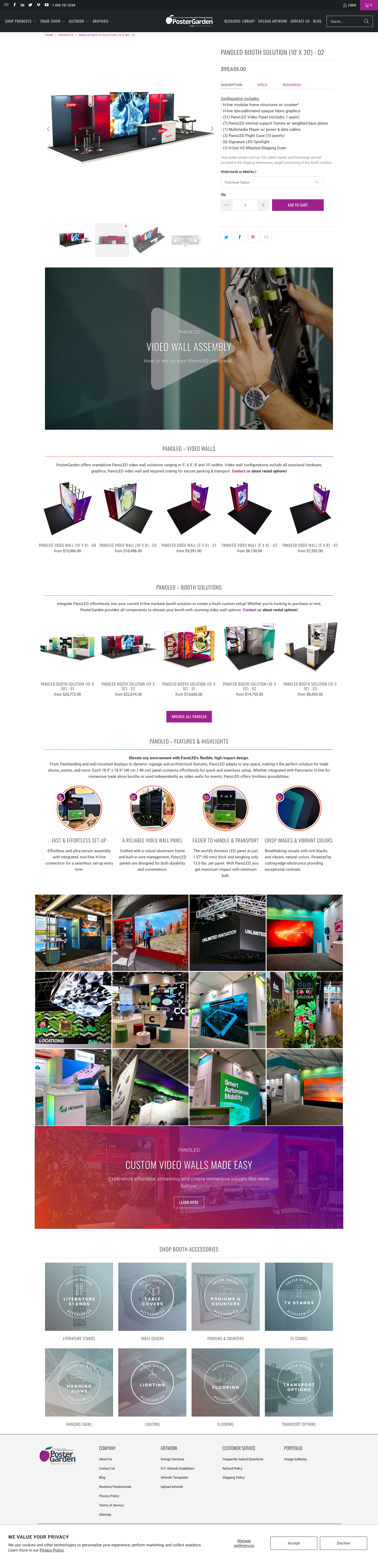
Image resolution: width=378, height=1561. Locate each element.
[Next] (212, 128)
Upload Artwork (172, 1487)
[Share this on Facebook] (239, 237)
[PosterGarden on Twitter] (30, 5)
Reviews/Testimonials (115, 1487)
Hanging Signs (79, 1388)
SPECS (262, 85)
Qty (223, 194)
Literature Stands (79, 1302)
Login (352, 5)
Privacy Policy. (52, 1550)
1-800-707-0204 (63, 5)
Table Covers (152, 1302)
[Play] (130, 128)
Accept (294, 1543)
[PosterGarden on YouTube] (46, 5)
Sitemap (105, 1514)
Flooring (226, 1388)
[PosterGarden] (189, 21)
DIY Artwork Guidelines (177, 1468)
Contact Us (107, 1468)
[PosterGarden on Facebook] (14, 5)
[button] (21, 21)
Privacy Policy (109, 1496)
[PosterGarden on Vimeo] (38, 5)
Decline (343, 1543)
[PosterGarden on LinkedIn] (22, 5)
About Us (105, 1459)
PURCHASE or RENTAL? (238, 172)
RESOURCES (292, 85)
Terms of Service (111, 1505)
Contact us (241, 471)
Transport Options (299, 1388)
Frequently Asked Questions (242, 1459)
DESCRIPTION (231, 85)
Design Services (172, 1459)
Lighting (152, 1388)
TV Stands (299, 1302)
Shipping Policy (233, 1477)
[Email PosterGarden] (6, 5)
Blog (102, 1477)
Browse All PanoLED (189, 716)
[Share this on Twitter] (226, 237)
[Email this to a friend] (266, 237)
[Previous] (49, 128)
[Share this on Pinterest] (253, 237)
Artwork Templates (174, 1477)
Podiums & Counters (226, 1302)
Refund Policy (232, 1468)
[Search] (366, 21)
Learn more (189, 1202)
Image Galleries (295, 1459)
